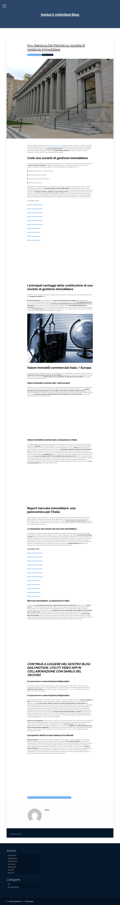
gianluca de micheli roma (33, 228)
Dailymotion (70, 689)
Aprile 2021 (11, 869)
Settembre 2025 (12, 858)
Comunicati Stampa (35, 55)
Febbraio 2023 (12, 867)
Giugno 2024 (11, 864)
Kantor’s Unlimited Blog (60, 14)
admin (47, 810)
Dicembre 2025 (12, 855)
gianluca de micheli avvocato (35, 204)
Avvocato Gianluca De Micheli (54, 145)
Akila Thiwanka (29, 901)
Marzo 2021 (11, 872)
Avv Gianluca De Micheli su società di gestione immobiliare (56, 47)
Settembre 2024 (12, 861)
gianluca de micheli (35, 797)
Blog (9, 884)
